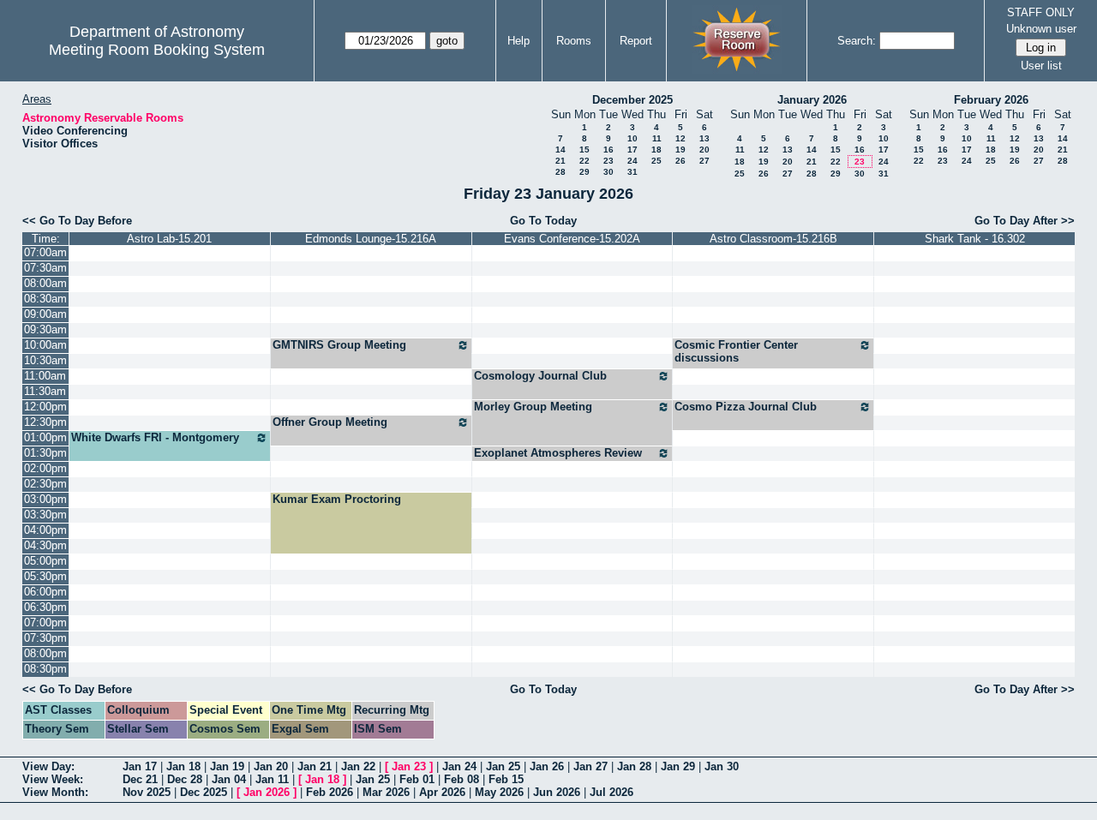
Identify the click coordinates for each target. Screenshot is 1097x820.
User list (1041, 65)
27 (704, 160)
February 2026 (991, 99)
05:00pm (45, 560)
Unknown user (1041, 28)
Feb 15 (506, 779)
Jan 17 (140, 766)
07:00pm (45, 622)
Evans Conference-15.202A (572, 238)
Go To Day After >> (1024, 220)
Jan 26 (547, 766)
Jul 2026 (611, 792)
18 (656, 149)
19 (680, 149)
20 (704, 149)
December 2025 (632, 99)
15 (584, 149)
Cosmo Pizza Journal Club (745, 406)
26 (680, 160)
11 (657, 138)
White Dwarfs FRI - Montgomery (155, 437)
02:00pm (45, 468)
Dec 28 (184, 779)
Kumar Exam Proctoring (337, 499)
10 (632, 138)
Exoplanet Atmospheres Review (558, 452)
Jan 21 (314, 766)
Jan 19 (227, 766)
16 (608, 149)
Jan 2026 (266, 792)
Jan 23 (409, 766)
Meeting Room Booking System (157, 49)
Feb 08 (461, 779)
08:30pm (45, 668)
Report (636, 40)
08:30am (45, 298)
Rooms (573, 40)
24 (632, 160)
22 (584, 160)
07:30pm (45, 637)
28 (560, 172)
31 (632, 172)
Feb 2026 (329, 792)
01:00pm (45, 437)
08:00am (45, 283)
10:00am (45, 344)
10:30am (45, 360)
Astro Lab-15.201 (169, 238)
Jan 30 (721, 766)
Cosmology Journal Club (540, 375)
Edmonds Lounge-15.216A (370, 238)
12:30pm (45, 422)
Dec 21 (140, 779)
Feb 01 (417, 779)
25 (656, 160)
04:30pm (45, 545)
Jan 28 (634, 766)
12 (680, 138)
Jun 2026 (556, 792)
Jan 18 (183, 766)
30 (608, 172)
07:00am (45, 252)
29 (584, 172)
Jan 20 (271, 766)
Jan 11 (272, 779)
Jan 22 (358, 766)
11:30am (45, 391)
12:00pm (45, 406)
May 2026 (499, 792)
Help (518, 40)
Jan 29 (678, 766)
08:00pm (45, 653)
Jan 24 (459, 766)
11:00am (45, 375)
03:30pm (45, 514)
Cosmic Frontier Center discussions (736, 351)
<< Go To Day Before (77, 220)
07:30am (45, 267)
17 (632, 149)
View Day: (48, 766)
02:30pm (45, 483)
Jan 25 (503, 766)
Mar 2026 (386, 792)
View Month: (55, 792)
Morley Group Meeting (533, 406)
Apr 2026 (442, 792)
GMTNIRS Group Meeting (339, 344)
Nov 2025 (147, 792)
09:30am (45, 329)
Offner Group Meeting (330, 422)
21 (560, 160)
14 (560, 149)
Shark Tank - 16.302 (975, 238)
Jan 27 (590, 766)
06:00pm (45, 591)
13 (704, 138)
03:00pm (45, 499)
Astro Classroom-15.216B (773, 238)
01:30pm (45, 452)
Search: (856, 40)
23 (608, 160)
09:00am (45, 314)
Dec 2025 (203, 792)
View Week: (52, 779)
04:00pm (45, 530)
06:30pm (45, 607)
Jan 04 (229, 779)
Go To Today (543, 220)
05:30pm (45, 576)
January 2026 (812, 99)
